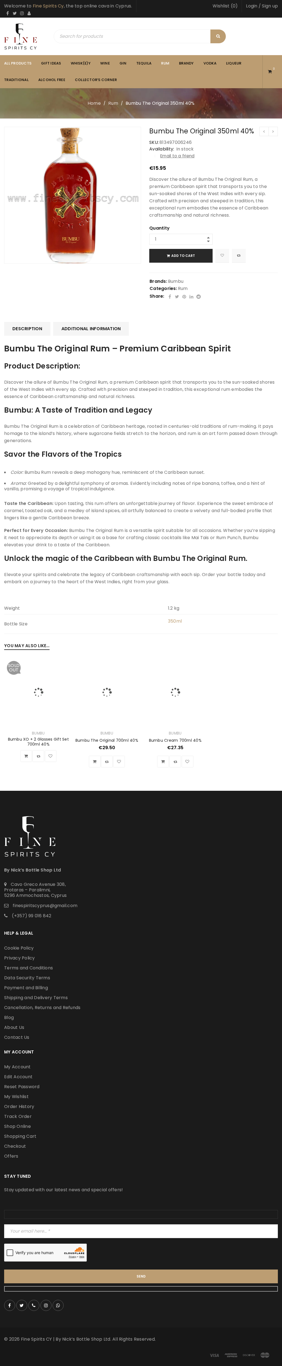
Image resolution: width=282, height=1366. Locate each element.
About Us (14, 1027)
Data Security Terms (27, 978)
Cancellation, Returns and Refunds (42, 1007)
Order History (19, 1106)
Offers (11, 1156)
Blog (9, 1017)
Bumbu (175, 281)
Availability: (161, 149)
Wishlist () (225, 6)
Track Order (18, 1116)
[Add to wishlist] (222, 256)
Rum (113, 103)
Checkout (15, 1146)
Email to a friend (177, 156)
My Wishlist (16, 1096)
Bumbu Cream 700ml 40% (175, 740)
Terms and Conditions (28, 968)
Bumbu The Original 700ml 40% (106, 740)
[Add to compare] (239, 256)
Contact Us (16, 1037)
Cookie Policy (19, 948)
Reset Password (22, 1086)
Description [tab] (27, 329)
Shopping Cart (20, 1136)
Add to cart (183, 255)
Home (94, 103)
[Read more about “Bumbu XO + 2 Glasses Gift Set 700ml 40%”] (26, 756)
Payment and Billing (26, 988)
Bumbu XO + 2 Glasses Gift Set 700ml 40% (38, 741)
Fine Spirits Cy (48, 6)
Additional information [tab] (91, 329)
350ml (175, 621)
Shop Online (17, 1126)
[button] (94, 761)
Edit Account (18, 1077)
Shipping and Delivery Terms (36, 997)
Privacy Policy (19, 958)
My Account (17, 1067)
